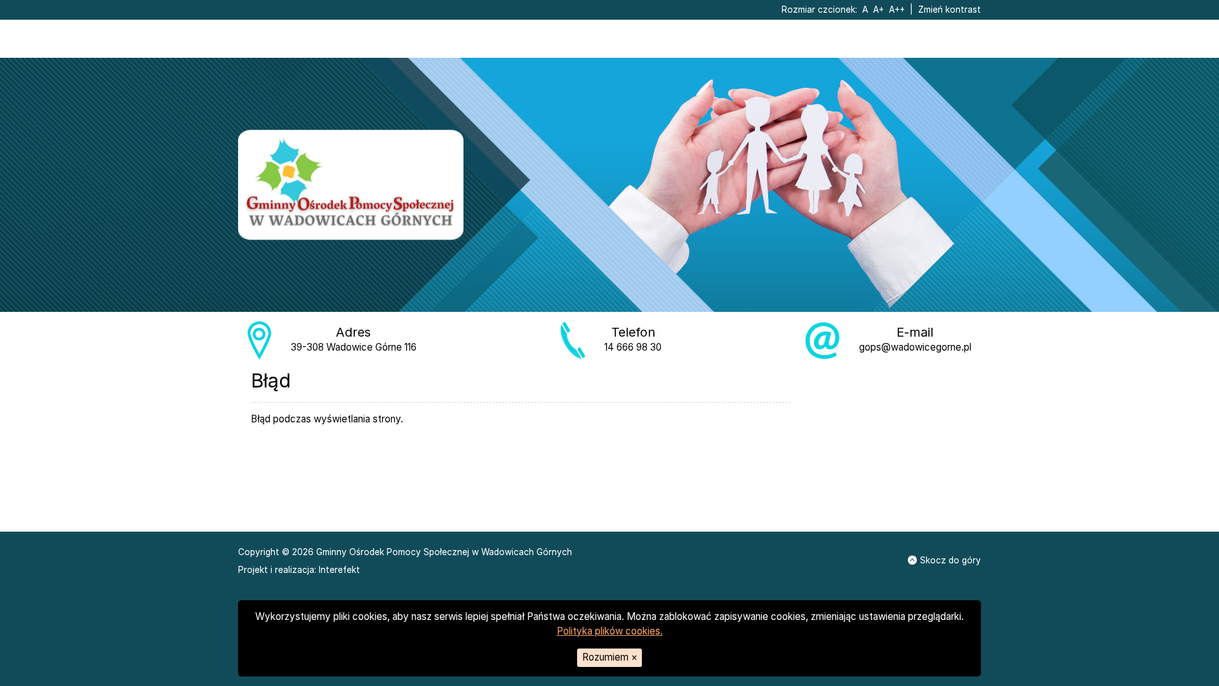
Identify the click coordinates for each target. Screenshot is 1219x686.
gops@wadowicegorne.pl (915, 347)
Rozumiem (609, 657)
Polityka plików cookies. (610, 631)
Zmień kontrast (949, 9)
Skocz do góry (950, 560)
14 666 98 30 (633, 347)
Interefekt (339, 570)
